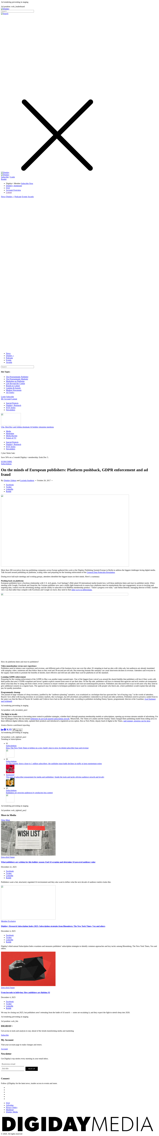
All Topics (10, 392)
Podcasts (18, 197)
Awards (31, 197)
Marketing (10, 433)
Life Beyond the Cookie (15, 383)
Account (4, 1049)
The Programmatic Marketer (17, 379)
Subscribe (5, 177)
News (3, 197)
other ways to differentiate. (81, 590)
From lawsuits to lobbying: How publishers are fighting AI (25, 992)
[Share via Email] (10, 730)
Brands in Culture (13, 386)
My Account (6, 399)
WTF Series (10, 408)
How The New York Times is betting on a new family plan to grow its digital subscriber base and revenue (47, 748)
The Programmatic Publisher (17, 377)
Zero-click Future (8, 857)
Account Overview (13, 190)
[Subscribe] (5, 175)
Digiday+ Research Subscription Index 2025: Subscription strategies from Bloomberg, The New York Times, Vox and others (53, 926)
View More (5, 820)
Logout (9, 192)
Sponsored (10, 775)
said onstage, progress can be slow (136, 721)
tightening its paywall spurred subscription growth (49, 719)
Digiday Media (12, 1112)
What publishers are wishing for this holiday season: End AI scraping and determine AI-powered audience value (48, 862)
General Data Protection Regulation (101, 572)
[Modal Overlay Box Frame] (19, 1068)
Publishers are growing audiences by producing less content (29, 793)
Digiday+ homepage (14, 186)
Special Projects (12, 403)
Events (24, 197)
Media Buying (11, 436)
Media (8, 431)
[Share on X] (7, 730)
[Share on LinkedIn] (2, 730)
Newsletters (10, 410)
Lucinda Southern (27, 480)
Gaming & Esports (13, 388)
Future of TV (11, 438)
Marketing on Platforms (15, 381)
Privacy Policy (11, 1107)
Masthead (10, 1110)
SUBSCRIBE (6, 462)
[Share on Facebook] (5, 730)
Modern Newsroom (13, 390)
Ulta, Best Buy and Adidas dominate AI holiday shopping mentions (27, 427)
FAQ (8, 188)
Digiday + (10, 197)
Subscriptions (6, 464)
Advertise (10, 1105)
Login (12, 177)
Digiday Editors (10, 480)
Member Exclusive (8, 921)
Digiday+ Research (13, 405)
